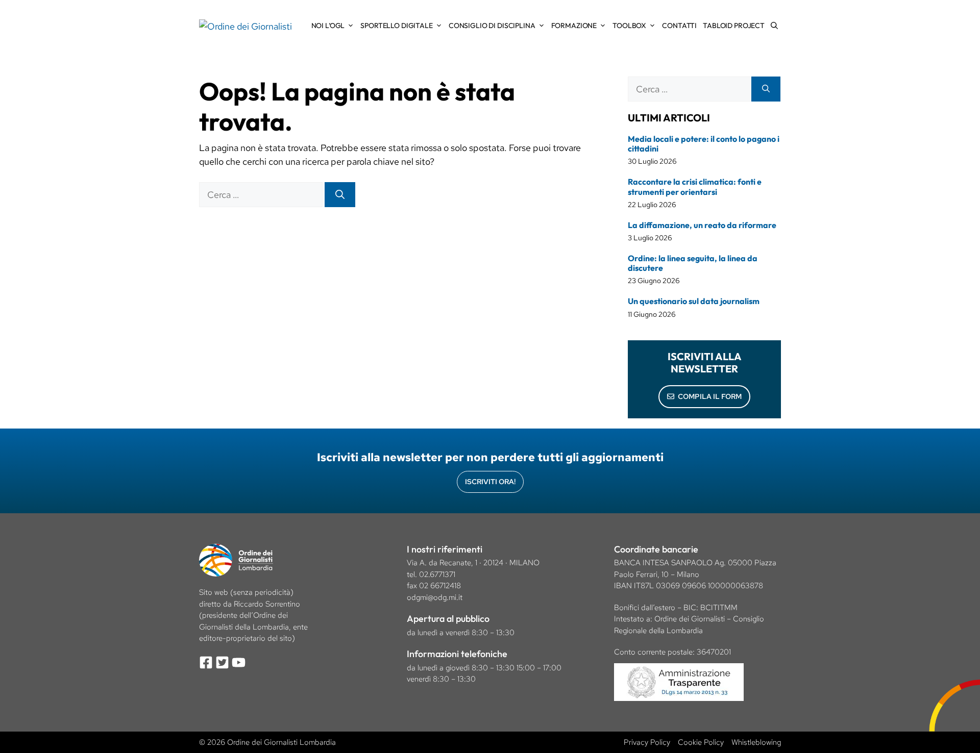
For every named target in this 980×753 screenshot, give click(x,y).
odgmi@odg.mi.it (434, 597)
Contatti (679, 25)
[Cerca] (340, 194)
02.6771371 (437, 574)
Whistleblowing (756, 742)
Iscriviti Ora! (490, 481)
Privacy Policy (647, 742)
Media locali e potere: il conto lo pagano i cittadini (703, 144)
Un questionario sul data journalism (694, 301)
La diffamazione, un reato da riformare (702, 225)
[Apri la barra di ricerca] (774, 25)
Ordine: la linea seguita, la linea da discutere (692, 263)
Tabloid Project (734, 25)
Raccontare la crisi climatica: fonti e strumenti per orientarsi (695, 186)
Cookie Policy (701, 742)
